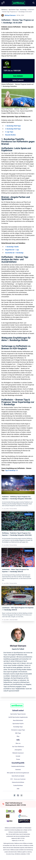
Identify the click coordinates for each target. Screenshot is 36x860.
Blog (18, 736)
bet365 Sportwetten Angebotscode (18, 717)
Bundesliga (23, 10)
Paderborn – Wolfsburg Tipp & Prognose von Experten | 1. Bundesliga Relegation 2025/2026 (17, 498)
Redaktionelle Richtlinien (18, 766)
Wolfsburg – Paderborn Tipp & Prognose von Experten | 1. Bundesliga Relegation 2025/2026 (17, 534)
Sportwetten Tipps (14, 10)
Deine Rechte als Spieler (18, 776)
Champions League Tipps (18, 730)
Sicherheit (18, 770)
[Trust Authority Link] (24, 816)
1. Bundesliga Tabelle (12, 247)
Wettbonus (4, 10)
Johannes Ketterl (13, 620)
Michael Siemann (10, 15)
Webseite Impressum (18, 753)
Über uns (18, 743)
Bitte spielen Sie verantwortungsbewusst (18, 773)
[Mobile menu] (3, 2)
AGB (18, 789)
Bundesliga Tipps (18, 727)
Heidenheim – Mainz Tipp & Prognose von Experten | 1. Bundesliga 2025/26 (15, 570)
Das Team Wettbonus (18, 747)
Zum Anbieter (18, 76)
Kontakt (18, 756)
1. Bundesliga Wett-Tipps (13, 126)
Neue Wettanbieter (18, 720)
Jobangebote (18, 750)
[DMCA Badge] (12, 811)
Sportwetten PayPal (18, 724)
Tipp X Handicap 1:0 (11, 470)
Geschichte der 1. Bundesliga (14, 253)
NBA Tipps (18, 733)
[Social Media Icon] (14, 795)
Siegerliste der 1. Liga (12, 250)
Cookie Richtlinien (18, 785)
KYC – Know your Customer (18, 779)
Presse (18, 759)
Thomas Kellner (13, 508)
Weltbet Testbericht (18, 80)
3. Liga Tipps (9, 132)
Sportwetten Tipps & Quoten (18, 714)
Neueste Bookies (10, 135)
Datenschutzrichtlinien (18, 782)
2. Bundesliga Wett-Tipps (13, 129)
